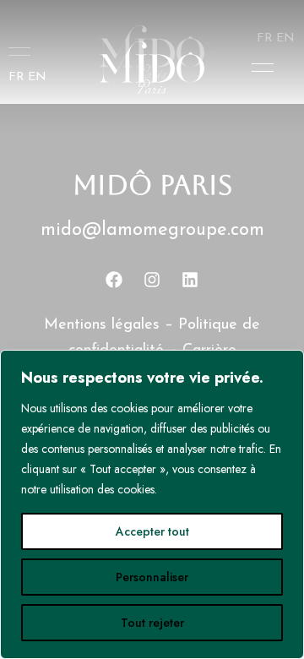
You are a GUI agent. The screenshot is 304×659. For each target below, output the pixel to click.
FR (16, 77)
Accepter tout (152, 531)
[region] (152, 504)
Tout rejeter (152, 622)
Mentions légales (102, 325)
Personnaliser (152, 577)
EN (37, 77)
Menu (258, 67)
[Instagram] (152, 280)
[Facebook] (114, 280)
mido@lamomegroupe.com (152, 230)
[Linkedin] (190, 280)
